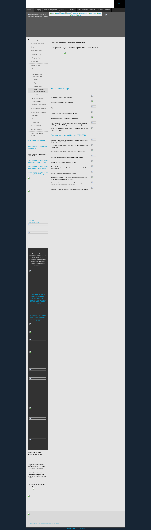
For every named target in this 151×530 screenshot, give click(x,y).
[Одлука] (93, 97)
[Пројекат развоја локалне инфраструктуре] (38, 203)
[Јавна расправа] (93, 124)
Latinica (119, 4)
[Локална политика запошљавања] (38, 182)
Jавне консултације (60, 89)
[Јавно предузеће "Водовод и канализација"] (37, 372)
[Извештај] (93, 141)
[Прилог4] (93, 173)
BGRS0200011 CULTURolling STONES (34, 221)
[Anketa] (38, 501)
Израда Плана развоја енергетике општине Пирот (44, 524)
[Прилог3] (93, 167)
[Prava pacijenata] (37, 411)
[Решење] (93, 113)
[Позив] (93, 129)
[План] (93, 151)
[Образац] (93, 108)
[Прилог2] (93, 162)
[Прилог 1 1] (93, 157)
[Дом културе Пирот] (37, 344)
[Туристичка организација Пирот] (37, 357)
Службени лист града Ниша (36, 140)
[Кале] (37, 426)
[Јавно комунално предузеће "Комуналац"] (37, 386)
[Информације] (93, 102)
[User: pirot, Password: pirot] (37, 326)
